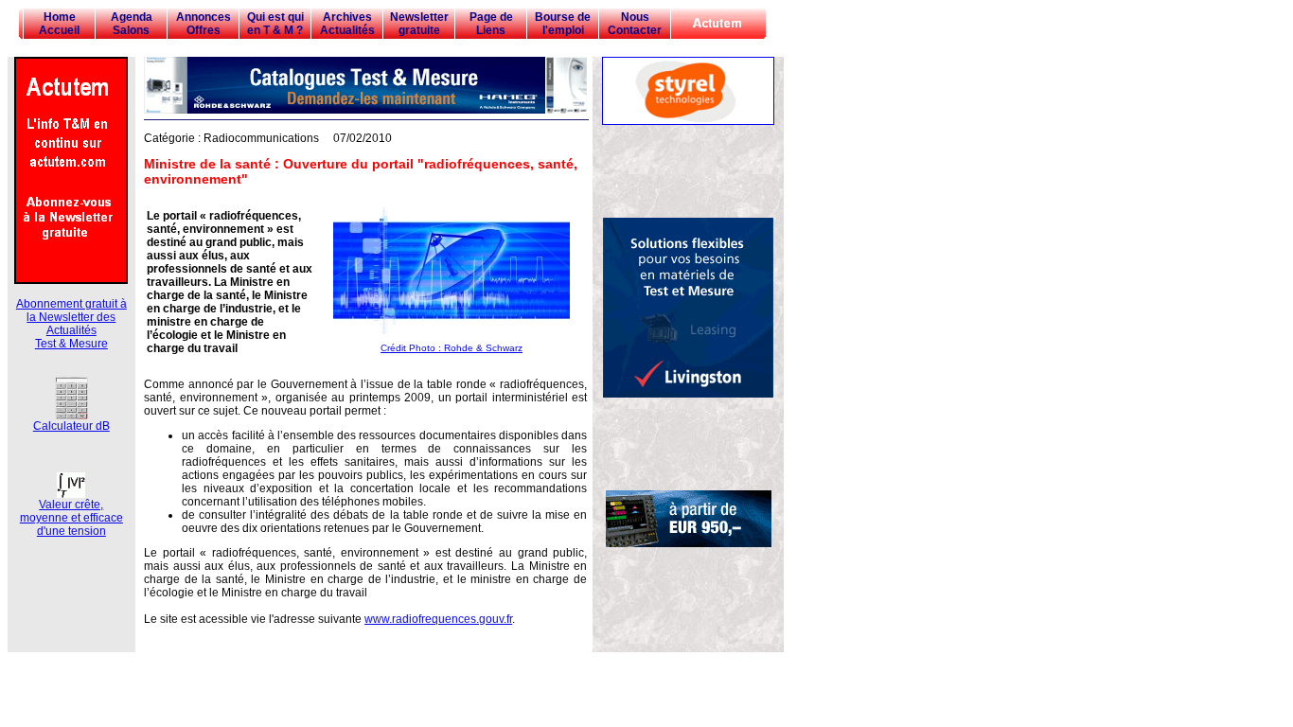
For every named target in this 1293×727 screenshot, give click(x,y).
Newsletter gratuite (419, 23)
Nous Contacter (635, 23)
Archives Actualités (347, 23)
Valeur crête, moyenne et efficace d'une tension (71, 518)
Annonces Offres (203, 23)
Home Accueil (59, 23)
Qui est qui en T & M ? (275, 23)
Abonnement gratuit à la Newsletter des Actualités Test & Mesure (71, 323)
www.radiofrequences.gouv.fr (438, 619)
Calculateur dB (71, 426)
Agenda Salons (131, 23)
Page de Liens (491, 23)
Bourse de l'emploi (563, 23)
